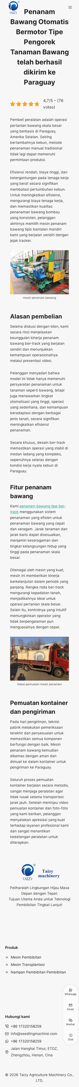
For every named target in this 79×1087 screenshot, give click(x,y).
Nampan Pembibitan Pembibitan (38, 972)
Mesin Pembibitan (26, 957)
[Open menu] (70, 7)
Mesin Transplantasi (28, 965)
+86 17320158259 (26, 1026)
